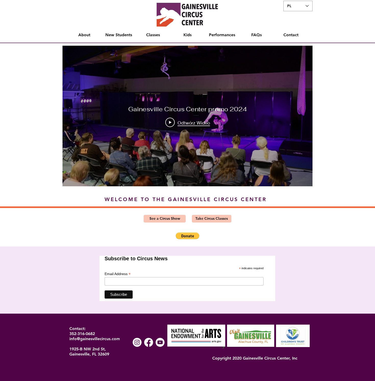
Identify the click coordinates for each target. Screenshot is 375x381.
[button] (187, 235)
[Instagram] (137, 342)
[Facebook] (148, 342)
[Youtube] (160, 342)
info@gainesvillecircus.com (94, 338)
